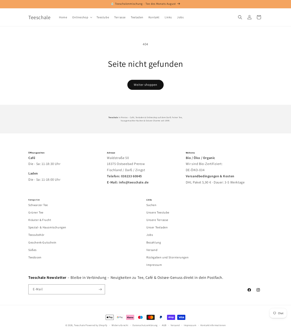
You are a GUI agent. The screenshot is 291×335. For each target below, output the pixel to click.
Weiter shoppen (145, 85)
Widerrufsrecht (120, 325)
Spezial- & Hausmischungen (47, 227)
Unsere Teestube (157, 212)
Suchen (151, 205)
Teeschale (79, 325)
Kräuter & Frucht (39, 220)
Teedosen (35, 257)
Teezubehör (36, 235)
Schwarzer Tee (38, 205)
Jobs (149, 235)
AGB (164, 325)
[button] (82, 17)
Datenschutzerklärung (145, 325)
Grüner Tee (35, 212)
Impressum (154, 265)
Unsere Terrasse (157, 220)
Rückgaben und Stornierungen (167, 257)
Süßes (32, 250)
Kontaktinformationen (213, 325)
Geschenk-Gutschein (42, 242)
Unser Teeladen (157, 227)
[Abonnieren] (100, 289)
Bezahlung (153, 242)
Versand (151, 250)
